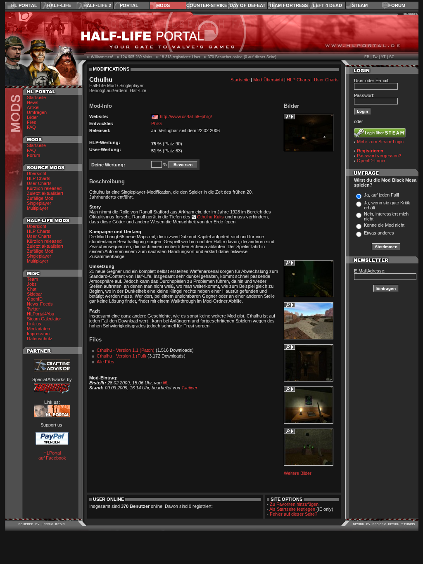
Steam (360, 5)
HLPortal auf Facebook (52, 455)
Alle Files (105, 361)
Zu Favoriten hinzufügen (294, 504)
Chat (31, 289)
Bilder (32, 117)
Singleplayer (39, 203)
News (32, 102)
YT (383, 57)
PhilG (156, 123)
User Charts (39, 183)
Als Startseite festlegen (292, 509)
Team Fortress (288, 5)
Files (31, 122)
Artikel (33, 107)
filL (165, 382)
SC (391, 57)
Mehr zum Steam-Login (380, 141)
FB (366, 57)
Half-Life (59, 5)
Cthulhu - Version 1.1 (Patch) (125, 350)
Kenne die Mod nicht (384, 225)
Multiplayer (37, 208)
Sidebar (34, 293)
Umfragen (37, 112)
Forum (396, 5)
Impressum (38, 333)
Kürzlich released (44, 188)
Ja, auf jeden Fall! (381, 194)
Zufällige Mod (40, 198)
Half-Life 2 (97, 5)
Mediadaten (38, 328)
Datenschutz (39, 338)
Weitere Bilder (297, 473)
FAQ (31, 127)
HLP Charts (38, 178)
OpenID (35, 298)
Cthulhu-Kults (210, 216)
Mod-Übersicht (268, 79)
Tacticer (189, 387)
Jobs (32, 284)
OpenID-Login (371, 160)
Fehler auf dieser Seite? (293, 514)
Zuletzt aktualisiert (45, 193)
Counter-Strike (206, 5)
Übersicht (36, 173)
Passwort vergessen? (379, 155)
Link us (34, 323)
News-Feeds (40, 303)
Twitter (33, 308)
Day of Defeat (248, 5)
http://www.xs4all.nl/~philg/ (186, 116)
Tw (375, 57)
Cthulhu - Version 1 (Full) (121, 355)
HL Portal (24, 5)
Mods (163, 5)
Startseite (36, 97)
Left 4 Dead (327, 5)
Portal (129, 5)
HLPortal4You (40, 313)
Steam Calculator (44, 318)
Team (32, 279)
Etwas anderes (379, 232)
